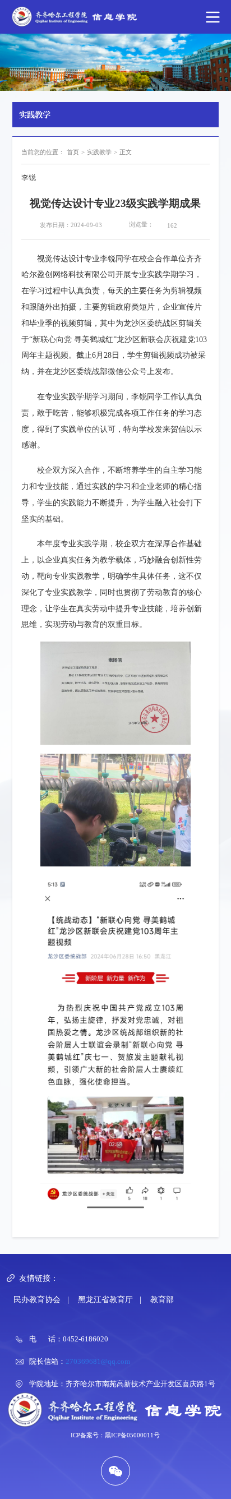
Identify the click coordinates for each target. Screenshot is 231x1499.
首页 (73, 152)
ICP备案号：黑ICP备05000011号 (115, 1435)
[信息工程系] (115, 17)
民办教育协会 (37, 1299)
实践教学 (99, 152)
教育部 (162, 1299)
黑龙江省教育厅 (105, 1299)
